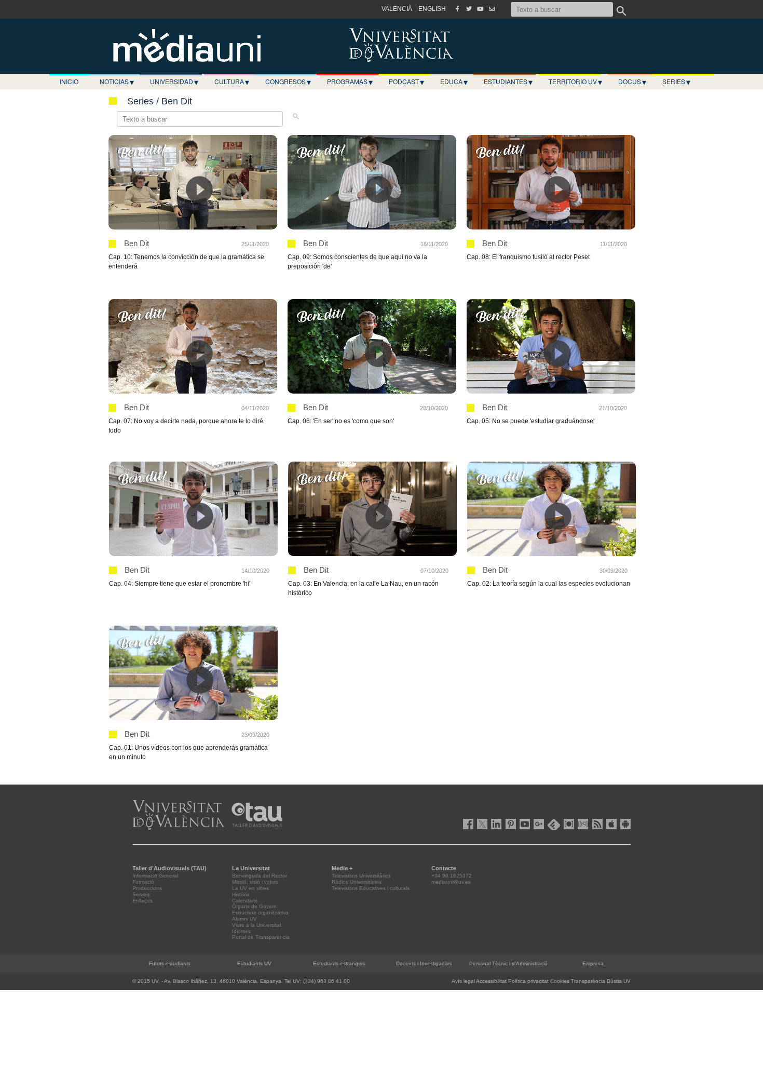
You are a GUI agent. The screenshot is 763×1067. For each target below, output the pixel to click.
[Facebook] (457, 8)
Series (676, 81)
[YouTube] (480, 8)
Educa (454, 81)
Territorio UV (575, 81)
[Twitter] (468, 8)
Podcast (406, 81)
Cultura (231, 81)
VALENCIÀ (397, 8)
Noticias (117, 81)
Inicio (69, 81)
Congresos (288, 81)
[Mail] (491, 8)
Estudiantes (508, 81)
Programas (350, 81)
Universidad (174, 81)
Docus (632, 81)
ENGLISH (432, 8)
